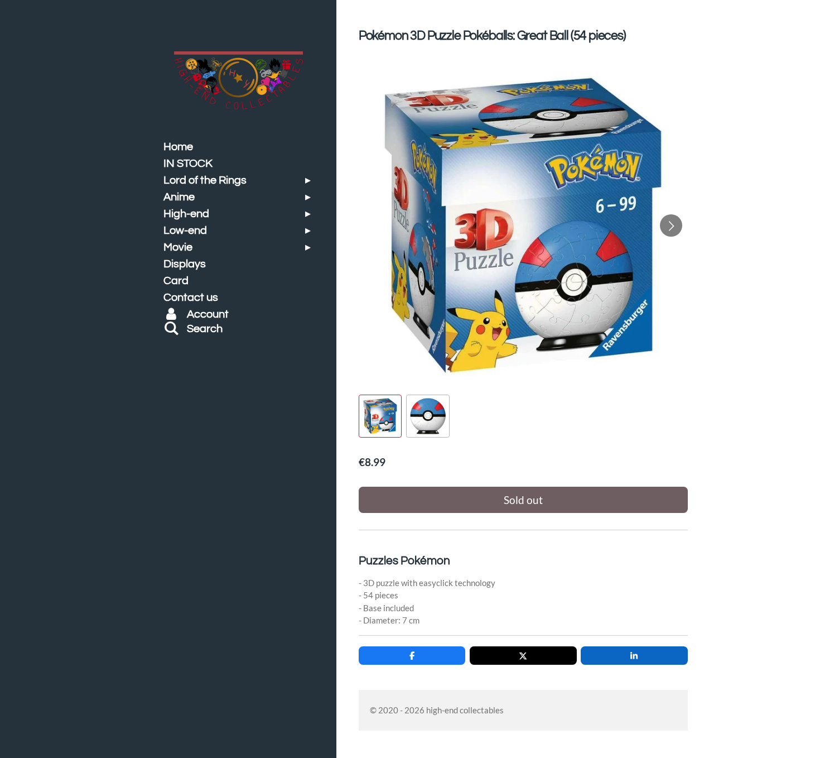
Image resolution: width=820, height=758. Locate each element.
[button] (380, 416)
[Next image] (671, 225)
